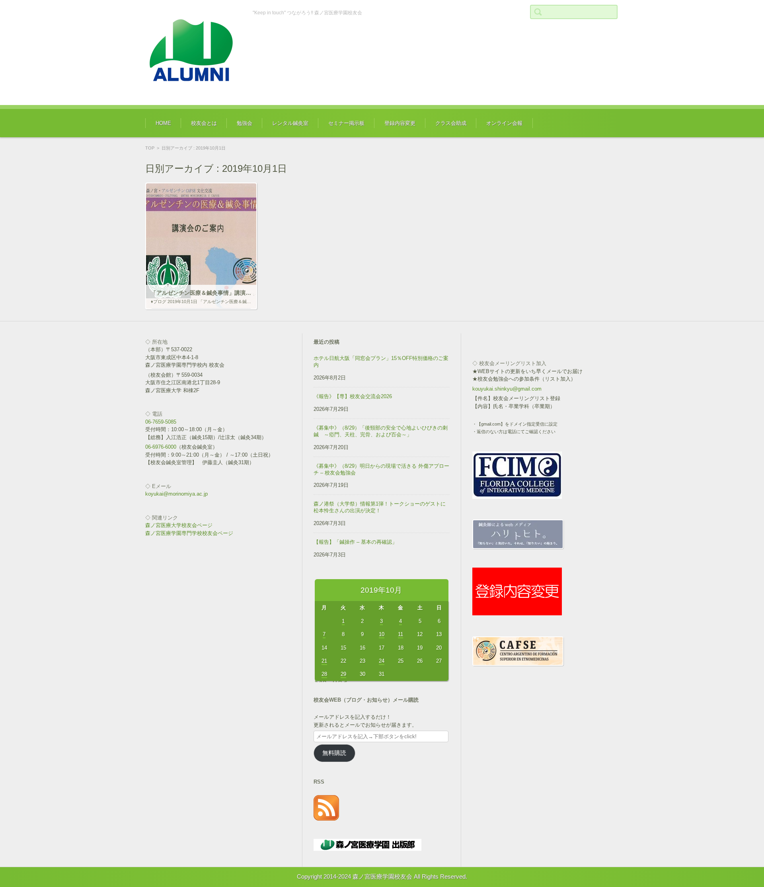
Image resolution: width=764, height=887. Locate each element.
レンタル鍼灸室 (290, 123)
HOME (163, 123)
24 (381, 661)
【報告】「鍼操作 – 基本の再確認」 (355, 542)
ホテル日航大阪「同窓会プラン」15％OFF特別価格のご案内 (381, 361)
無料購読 (334, 753)
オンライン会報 (504, 123)
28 (324, 674)
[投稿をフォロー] (326, 819)
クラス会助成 (450, 123)
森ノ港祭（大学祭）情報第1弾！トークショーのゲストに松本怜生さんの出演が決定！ (380, 507)
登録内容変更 (399, 123)
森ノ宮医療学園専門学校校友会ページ (189, 533)
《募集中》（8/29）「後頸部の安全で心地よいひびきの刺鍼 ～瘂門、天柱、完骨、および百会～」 (381, 431)
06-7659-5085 (160, 422)
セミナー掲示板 (346, 123)
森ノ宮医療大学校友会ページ (178, 525)
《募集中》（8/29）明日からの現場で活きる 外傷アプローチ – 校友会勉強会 (381, 469)
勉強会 (244, 123)
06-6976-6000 (160, 447)
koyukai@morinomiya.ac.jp (176, 494)
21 (324, 661)
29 (343, 674)
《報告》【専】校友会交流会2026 (353, 396)
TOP (149, 148)
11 (400, 634)
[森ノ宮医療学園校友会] (193, 52)
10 (381, 634)
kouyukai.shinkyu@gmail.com (507, 389)
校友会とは (204, 123)
